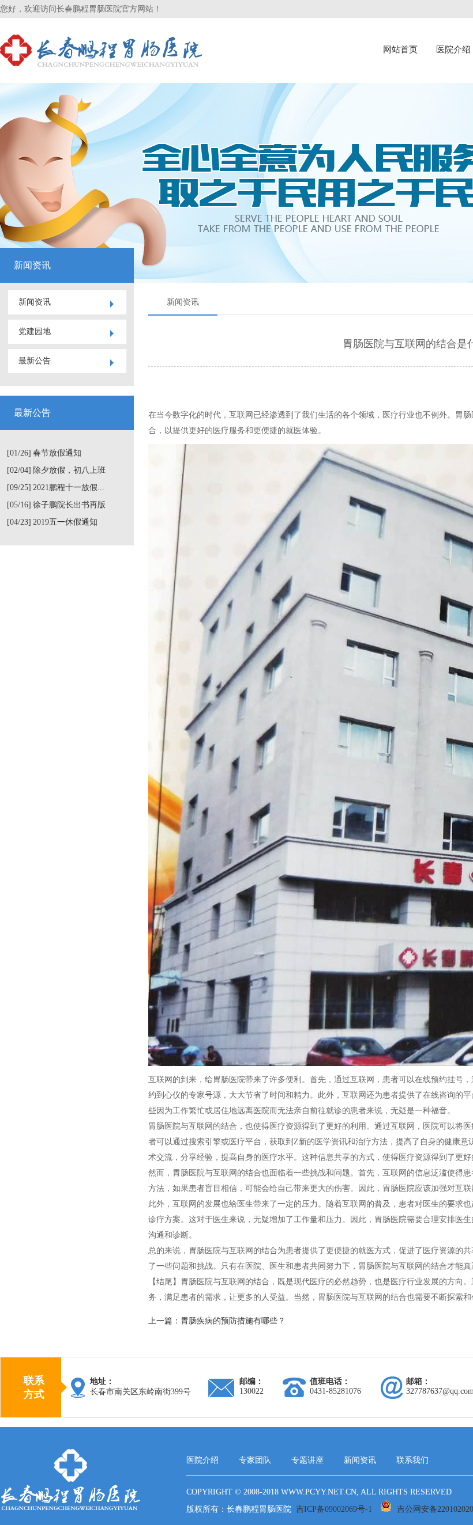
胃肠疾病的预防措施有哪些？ (233, 1321)
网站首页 (400, 49)
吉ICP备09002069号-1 (334, 1509)
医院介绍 (202, 1460)
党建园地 (34, 331)
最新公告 (34, 360)
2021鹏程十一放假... (68, 487)
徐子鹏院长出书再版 (69, 504)
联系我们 (412, 1460)
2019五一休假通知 (65, 522)
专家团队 (255, 1460)
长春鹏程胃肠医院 (259, 1509)
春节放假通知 (57, 453)
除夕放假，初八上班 (69, 470)
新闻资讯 (34, 302)
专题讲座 (307, 1460)
